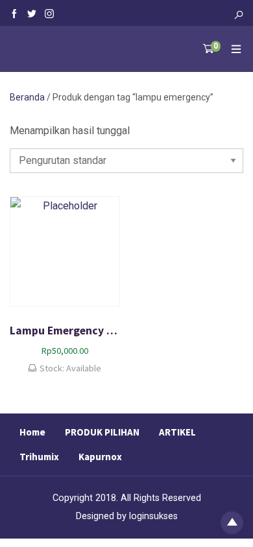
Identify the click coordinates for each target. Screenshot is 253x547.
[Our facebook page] (14, 13)
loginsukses (153, 516)
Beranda (27, 97)
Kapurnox (100, 456)
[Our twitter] (31, 13)
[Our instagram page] (49, 13)
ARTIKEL (177, 432)
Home (32, 432)
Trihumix (39, 456)
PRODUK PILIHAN (102, 432)
